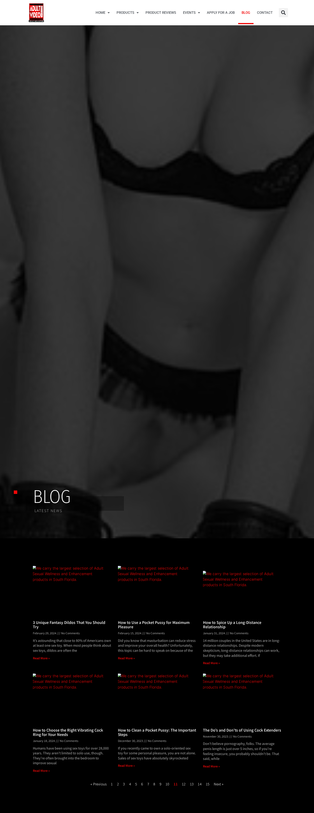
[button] (283, 12)
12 (184, 783)
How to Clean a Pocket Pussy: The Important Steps (157, 732)
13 (192, 783)
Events (189, 13)
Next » (218, 783)
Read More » (41, 658)
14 (199, 783)
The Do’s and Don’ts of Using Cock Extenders (242, 730)
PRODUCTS (125, 13)
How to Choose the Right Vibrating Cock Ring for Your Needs (68, 732)
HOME (100, 13)
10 (167, 783)
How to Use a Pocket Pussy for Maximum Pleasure (154, 624)
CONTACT (265, 13)
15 (207, 783)
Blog (246, 13)
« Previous (99, 783)
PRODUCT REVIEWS (161, 13)
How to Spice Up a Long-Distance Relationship (232, 624)
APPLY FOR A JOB (221, 13)
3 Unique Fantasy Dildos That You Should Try (69, 624)
